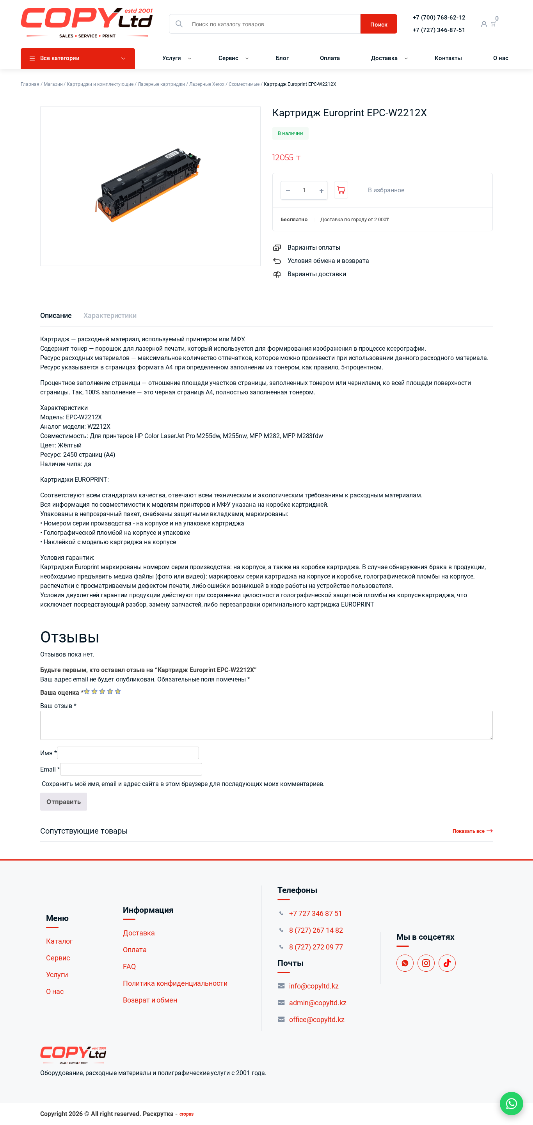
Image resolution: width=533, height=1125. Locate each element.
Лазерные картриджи (161, 84)
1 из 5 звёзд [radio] (87, 691)
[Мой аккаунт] (484, 24)
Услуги (171, 58)
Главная (30, 84)
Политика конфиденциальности (175, 983)
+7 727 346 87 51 (315, 913)
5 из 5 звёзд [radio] (118, 691)
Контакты (448, 58)
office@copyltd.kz (317, 1019)
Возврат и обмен (150, 1000)
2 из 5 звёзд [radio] (94, 691)
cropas (186, 1114)
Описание (56, 315)
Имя (48, 753)
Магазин (53, 84)
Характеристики (110, 315)
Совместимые (244, 84)
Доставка (384, 58)
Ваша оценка (62, 692)
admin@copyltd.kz (317, 1003)
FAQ (129, 966)
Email (50, 769)
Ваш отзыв (58, 706)
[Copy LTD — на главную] (153, 1055)
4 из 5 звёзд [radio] (110, 691)
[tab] (56, 315)
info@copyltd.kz (314, 986)
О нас (500, 58)
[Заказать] (341, 190)
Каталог (59, 941)
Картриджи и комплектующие (100, 84)
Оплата (330, 58)
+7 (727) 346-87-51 (439, 30)
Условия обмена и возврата (328, 260)
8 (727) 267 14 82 (316, 930)
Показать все (469, 831)
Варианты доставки (317, 274)
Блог (282, 58)
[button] (382, 190)
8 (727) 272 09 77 (316, 947)
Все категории (60, 58)
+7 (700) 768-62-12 (439, 17)
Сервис (229, 58)
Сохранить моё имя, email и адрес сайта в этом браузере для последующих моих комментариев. (183, 784)
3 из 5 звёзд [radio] (102, 691)
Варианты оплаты (314, 247)
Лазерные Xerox (206, 84)
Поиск (378, 24)
